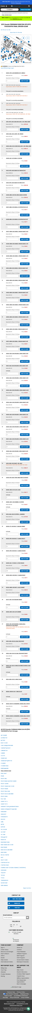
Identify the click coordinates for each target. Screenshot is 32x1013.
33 (25, 50)
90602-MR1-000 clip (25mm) (13, 611)
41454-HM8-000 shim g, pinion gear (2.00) (17, 304)
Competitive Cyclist (22, 1004)
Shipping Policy (24, 994)
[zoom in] (23, 38)
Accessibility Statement (21, 996)
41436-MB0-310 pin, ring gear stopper (16, 195)
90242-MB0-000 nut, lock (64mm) (15, 587)
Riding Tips (4, 968)
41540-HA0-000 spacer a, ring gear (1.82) (17, 353)
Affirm (2, 956)
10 (21, 55)
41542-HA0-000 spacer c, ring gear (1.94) (17, 378)
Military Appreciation (23, 978)
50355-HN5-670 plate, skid (13, 489)
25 (8, 51)
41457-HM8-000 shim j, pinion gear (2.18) (17, 341)
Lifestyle (3, 972)
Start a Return (5, 954)
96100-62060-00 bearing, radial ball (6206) (18, 716)
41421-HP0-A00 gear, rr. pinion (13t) (16, 170)
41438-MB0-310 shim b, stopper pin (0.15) (17, 219)
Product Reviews (5, 974)
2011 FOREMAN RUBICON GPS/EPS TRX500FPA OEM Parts (15, 13)
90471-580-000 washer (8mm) (14, 599)
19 (6, 51)
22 (3, 48)
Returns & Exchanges (7, 952)
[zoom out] (28, 38)
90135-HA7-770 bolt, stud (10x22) (15, 563)
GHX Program (21, 958)
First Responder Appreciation (21, 981)
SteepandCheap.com (16, 1005)
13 (16, 44)
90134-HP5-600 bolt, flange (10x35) (16, 550)
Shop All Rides (25, 997)
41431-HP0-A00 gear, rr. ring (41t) (15, 182)
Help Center (4, 960)
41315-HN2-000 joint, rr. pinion (14, 134)
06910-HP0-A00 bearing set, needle (15, 73)
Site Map (5, 997)
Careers (19, 949)
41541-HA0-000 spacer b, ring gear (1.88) (17, 365)
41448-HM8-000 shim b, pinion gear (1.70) (17, 243)
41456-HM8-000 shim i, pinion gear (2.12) (17, 329)
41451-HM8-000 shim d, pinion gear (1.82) (17, 268)
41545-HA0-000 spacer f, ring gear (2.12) (17, 414)
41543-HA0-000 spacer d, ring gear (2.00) (17, 390)
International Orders (7, 962)
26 (1, 55)
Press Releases (21, 952)
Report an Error (27, 888)
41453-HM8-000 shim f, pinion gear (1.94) (17, 292)
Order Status (4, 949)
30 (8, 38)
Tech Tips (3, 970)
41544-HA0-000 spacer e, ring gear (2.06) (17, 402)
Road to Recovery (22, 972)
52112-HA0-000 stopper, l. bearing (15, 514)
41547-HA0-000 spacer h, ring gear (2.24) (17, 439)
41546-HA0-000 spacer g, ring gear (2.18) (17, 426)
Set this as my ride (5, 30)
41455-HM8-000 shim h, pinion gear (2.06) (17, 317)
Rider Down (20, 970)
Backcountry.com (9, 1004)
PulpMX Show (21, 976)
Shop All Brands (14, 997)
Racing (3, 976)
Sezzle (2, 958)
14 (28, 41)
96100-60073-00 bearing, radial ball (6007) (18, 703)
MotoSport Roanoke (23, 962)
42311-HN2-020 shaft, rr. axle (14, 463)
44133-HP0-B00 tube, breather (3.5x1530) (17, 477)
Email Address (7, 915)
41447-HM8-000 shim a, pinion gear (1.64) (17, 231)
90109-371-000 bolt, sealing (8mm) (15, 526)
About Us (19, 947)
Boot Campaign (21, 984)
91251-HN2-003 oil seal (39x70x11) (15, 641)
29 (4, 39)
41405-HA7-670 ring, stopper (14, 158)
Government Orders (23, 960)
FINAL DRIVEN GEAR (7, 15)
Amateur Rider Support (23, 974)
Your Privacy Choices (12, 994)
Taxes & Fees (8, 996)
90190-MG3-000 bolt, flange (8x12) (15, 575)
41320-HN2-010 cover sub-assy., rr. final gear (18, 146)
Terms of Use (11, 992)
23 (16, 62)
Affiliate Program (22, 954)
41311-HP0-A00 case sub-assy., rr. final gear (18, 121)
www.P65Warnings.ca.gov (7, 68)
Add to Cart (25, 81)
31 (8, 58)
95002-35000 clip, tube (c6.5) (14, 691)
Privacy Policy (21, 992)
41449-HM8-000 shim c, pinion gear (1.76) (17, 256)
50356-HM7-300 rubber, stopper (15, 502)
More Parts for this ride (16, 32)
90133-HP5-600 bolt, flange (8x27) (15, 538)
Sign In (3, 947)
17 (16, 57)
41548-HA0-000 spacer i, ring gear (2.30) (17, 451)
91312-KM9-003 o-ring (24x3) (14, 679)
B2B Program (20, 956)
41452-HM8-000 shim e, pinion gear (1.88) (17, 280)
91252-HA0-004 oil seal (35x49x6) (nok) (17, 653)
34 (10, 57)
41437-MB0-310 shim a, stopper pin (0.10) (17, 207)
